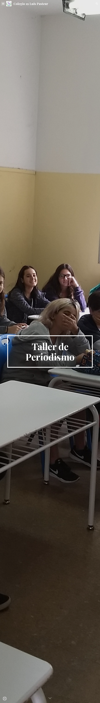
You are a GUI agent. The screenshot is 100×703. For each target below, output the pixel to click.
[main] (50, 351)
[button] (3, 3)
